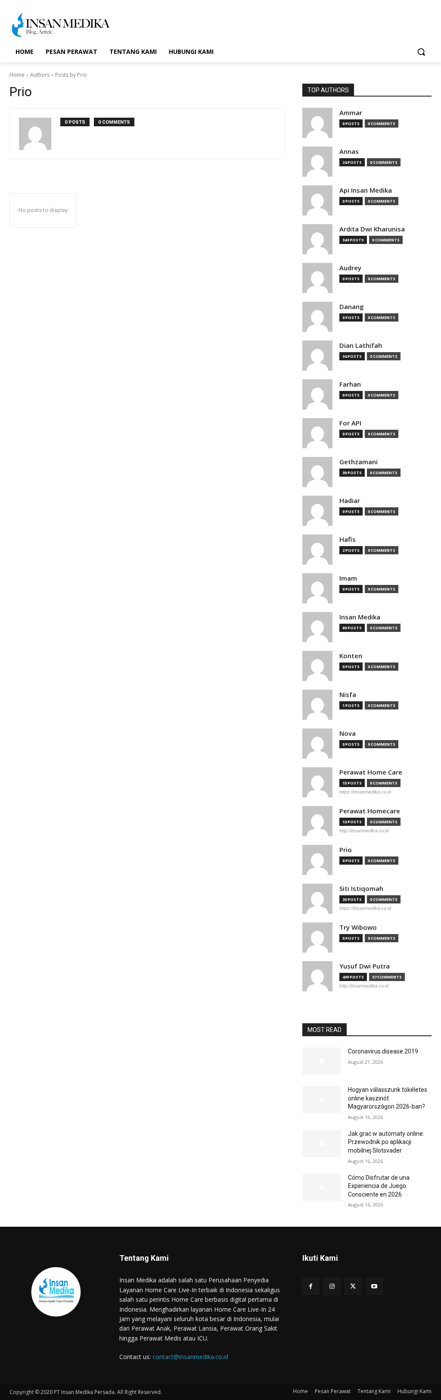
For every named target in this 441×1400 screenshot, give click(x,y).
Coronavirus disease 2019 (383, 1051)
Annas (349, 151)
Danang (351, 307)
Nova (347, 733)
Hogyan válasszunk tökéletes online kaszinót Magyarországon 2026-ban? (387, 1098)
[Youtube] (374, 1286)
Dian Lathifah (360, 345)
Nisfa (347, 695)
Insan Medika (359, 617)
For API (350, 423)
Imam (348, 578)
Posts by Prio (71, 74)
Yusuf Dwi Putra (364, 966)
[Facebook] (310, 1286)
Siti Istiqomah (361, 888)
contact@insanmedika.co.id (190, 1357)
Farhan (350, 384)
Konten (350, 656)
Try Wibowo (358, 927)
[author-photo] (39, 134)
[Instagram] (331, 1286)
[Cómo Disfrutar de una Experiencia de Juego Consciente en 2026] (321, 1187)
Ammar (350, 113)
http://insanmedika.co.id (363, 830)
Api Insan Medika (365, 190)
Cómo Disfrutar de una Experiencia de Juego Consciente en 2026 (379, 1186)
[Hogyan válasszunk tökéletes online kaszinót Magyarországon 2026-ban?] (321, 1099)
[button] (421, 51)
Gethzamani (358, 462)
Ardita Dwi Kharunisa (372, 229)
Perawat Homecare (369, 811)
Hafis (347, 539)
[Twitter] (353, 1286)
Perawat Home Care (370, 772)
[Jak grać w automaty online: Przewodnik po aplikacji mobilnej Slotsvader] (321, 1143)
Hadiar (349, 501)
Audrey (350, 268)
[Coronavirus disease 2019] (321, 1061)
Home (17, 74)
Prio (345, 850)
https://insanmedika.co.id (365, 791)
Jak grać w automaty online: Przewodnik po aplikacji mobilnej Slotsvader (386, 1142)
